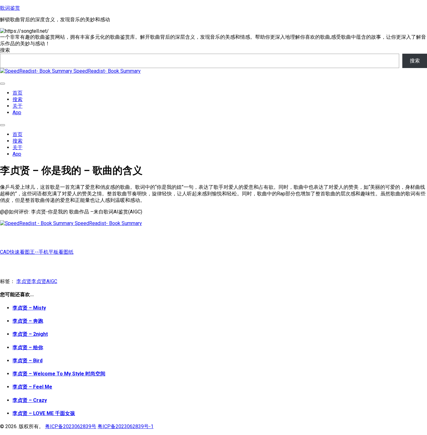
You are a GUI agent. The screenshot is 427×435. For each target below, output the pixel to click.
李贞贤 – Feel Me (32, 387)
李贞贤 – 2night (30, 334)
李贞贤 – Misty (29, 308)
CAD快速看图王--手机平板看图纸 (36, 252)
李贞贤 (23, 281)
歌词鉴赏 (10, 8)
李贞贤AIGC (44, 281)
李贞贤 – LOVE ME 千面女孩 (44, 413)
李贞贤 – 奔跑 (28, 321)
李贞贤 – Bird (28, 361)
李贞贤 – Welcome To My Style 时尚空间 (59, 374)
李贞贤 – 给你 (28, 347)
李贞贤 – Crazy (30, 400)
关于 (18, 106)
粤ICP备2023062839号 (70, 426)
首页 (18, 93)
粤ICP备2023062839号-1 (125, 426)
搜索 (5, 50)
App (17, 112)
